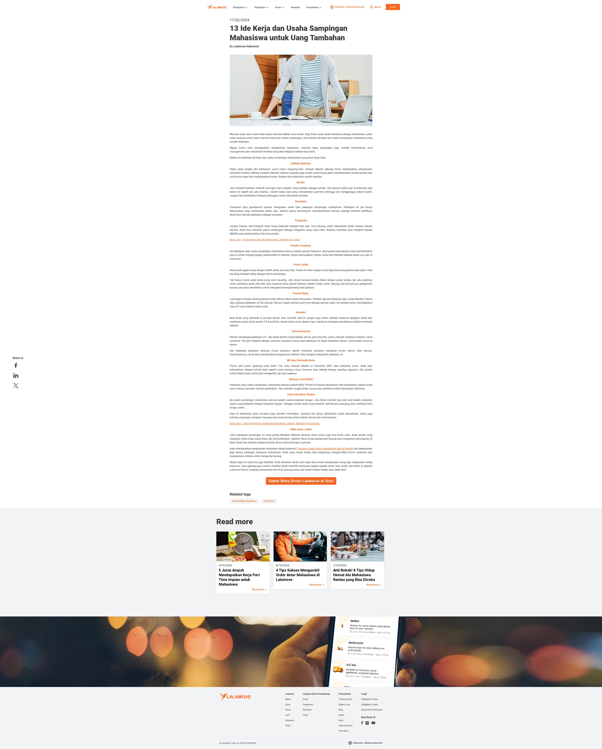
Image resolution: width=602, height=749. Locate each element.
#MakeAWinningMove (244, 501)
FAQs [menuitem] (287, 725)
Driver (278, 7)
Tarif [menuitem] (287, 715)
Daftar (393, 7)
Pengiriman (239, 7)
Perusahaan (312, 7)
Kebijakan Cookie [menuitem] (369, 704)
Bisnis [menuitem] (288, 699)
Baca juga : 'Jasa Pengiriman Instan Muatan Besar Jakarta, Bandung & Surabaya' (275, 423)
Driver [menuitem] (288, 709)
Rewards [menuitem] (289, 720)
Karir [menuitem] (341, 720)
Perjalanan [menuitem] (308, 704)
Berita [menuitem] (341, 715)
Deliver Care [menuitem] (344, 704)
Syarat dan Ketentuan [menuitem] (372, 709)
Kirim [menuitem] (287, 704)
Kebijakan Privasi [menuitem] (369, 699)
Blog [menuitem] (341, 709)
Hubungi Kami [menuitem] (345, 725)
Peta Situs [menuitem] (344, 731)
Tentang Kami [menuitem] (345, 699)
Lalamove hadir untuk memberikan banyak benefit (325, 448)
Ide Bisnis (269, 501)
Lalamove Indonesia (246, 46)
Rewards (295, 7)
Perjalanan (259, 7)
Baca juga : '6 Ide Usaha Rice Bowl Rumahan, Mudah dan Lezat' (265, 239)
